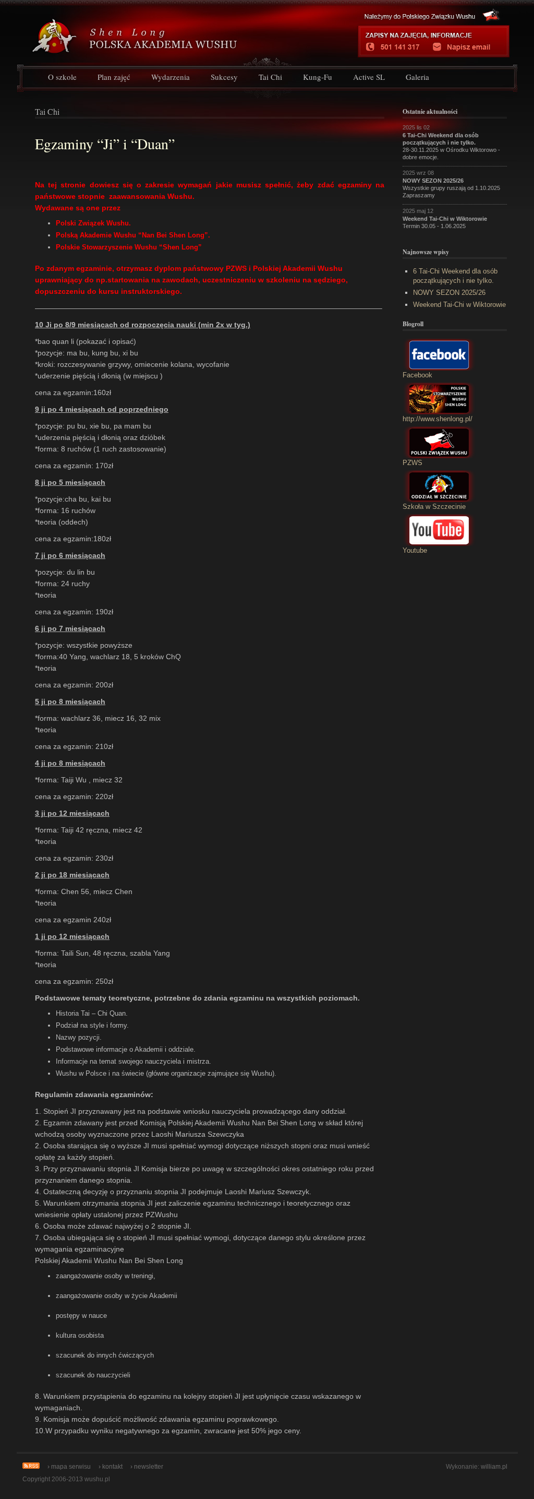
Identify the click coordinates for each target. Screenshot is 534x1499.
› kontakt (111, 1466)
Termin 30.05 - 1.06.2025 (445, 222)
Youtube (415, 550)
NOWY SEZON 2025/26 (449, 292)
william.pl (494, 1466)
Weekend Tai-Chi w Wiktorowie (459, 304)
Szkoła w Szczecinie (434, 506)
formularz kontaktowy (466, 47)
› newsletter (146, 1466)
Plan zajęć (114, 77)
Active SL (369, 77)
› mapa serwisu (69, 1466)
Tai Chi (270, 77)
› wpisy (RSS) (31, 1465)
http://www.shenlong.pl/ (437, 419)
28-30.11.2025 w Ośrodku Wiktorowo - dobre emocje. (451, 146)
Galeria (417, 77)
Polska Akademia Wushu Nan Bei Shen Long (171, 32)
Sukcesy (224, 77)
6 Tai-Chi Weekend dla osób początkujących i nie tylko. (455, 275)
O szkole (62, 77)
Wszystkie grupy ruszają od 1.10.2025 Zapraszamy (451, 187)
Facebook (417, 375)
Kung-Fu (317, 77)
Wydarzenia (170, 77)
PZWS (412, 463)
